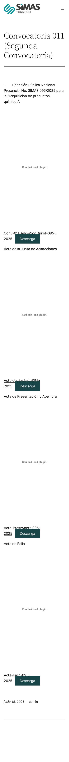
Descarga (27, 239)
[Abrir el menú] (63, 9)
